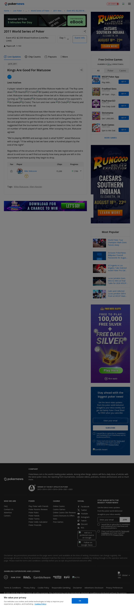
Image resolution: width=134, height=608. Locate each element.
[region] (67, 601)
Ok (80, 601)
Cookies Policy (40, 604)
